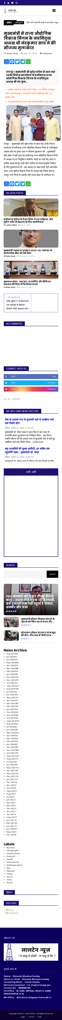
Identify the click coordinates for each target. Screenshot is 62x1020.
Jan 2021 (12, 826)
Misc (9, 868)
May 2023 (13, 767)
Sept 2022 (12, 791)
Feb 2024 (12, 741)
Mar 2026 (12, 668)
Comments (13, 913)
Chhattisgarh (13, 850)
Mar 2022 (11, 805)
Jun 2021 (12, 820)
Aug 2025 (12, 688)
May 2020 (12, 831)
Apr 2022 (11, 802)
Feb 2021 (12, 823)
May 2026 (13, 662)
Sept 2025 (13, 686)
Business (11, 847)
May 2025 (13, 697)
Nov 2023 (12, 750)
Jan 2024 (12, 744)
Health (10, 859)
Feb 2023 (12, 776)
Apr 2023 (12, 770)
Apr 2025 (12, 700)
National (11, 871)
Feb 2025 (12, 706)
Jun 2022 (11, 799)
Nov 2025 (12, 680)
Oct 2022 (11, 788)
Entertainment (13, 853)
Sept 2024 (13, 721)
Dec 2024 (12, 712)
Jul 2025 (12, 691)
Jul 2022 (11, 796)
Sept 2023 (13, 756)
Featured (47, 53)
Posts (11, 910)
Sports (10, 876)
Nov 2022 (11, 785)
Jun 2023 (12, 764)
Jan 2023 (12, 779)
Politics (10, 873)
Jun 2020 (12, 828)
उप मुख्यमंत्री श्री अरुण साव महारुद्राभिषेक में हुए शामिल (31, 101)
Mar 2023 (12, 773)
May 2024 (13, 732)
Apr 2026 (12, 665)
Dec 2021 (11, 808)
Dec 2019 (11, 834)
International (13, 862)
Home (31, 1017)
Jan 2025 (12, 709)
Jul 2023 (12, 761)
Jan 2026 (12, 674)
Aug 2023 (12, 758)
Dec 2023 (12, 747)
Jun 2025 (12, 694)
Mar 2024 (12, 738)
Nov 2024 (12, 715)
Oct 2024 (12, 718)
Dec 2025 (12, 677)
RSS (40, 1017)
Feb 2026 (12, 671)
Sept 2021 (12, 817)
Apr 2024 (12, 735)
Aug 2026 (12, 653)
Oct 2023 (12, 753)
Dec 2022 (12, 782)
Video (9, 879)
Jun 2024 (12, 729)
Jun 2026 (12, 659)
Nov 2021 (11, 811)
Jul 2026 (12, 656)
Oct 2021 (11, 814)
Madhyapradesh (14, 865)
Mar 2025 (12, 703)
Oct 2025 (12, 683)
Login (23, 1017)
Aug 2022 (11, 793)
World (9, 882)
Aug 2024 (12, 723)
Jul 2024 (12, 726)
